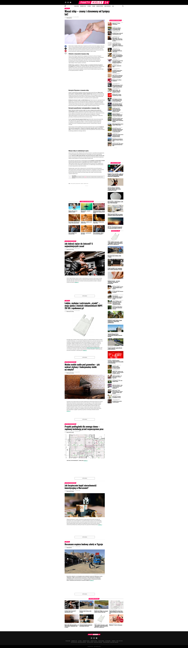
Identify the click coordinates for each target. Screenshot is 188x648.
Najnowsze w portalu (99, 6)
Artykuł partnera (69, 547)
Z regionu (93, 6)
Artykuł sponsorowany (70, 249)
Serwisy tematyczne (107, 6)
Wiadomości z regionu (86, 640)
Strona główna (76, 6)
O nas (113, 6)
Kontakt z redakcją (101, 640)
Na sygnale (89, 6)
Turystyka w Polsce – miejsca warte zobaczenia (78, 642)
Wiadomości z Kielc (83, 6)
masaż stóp (86, 183)
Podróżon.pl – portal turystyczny (117, 640)
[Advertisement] (87, 80)
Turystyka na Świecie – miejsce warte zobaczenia (110, 642)
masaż (82, 183)
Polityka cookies (108, 640)
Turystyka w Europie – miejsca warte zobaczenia (94, 642)
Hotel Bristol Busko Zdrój (75, 183)
